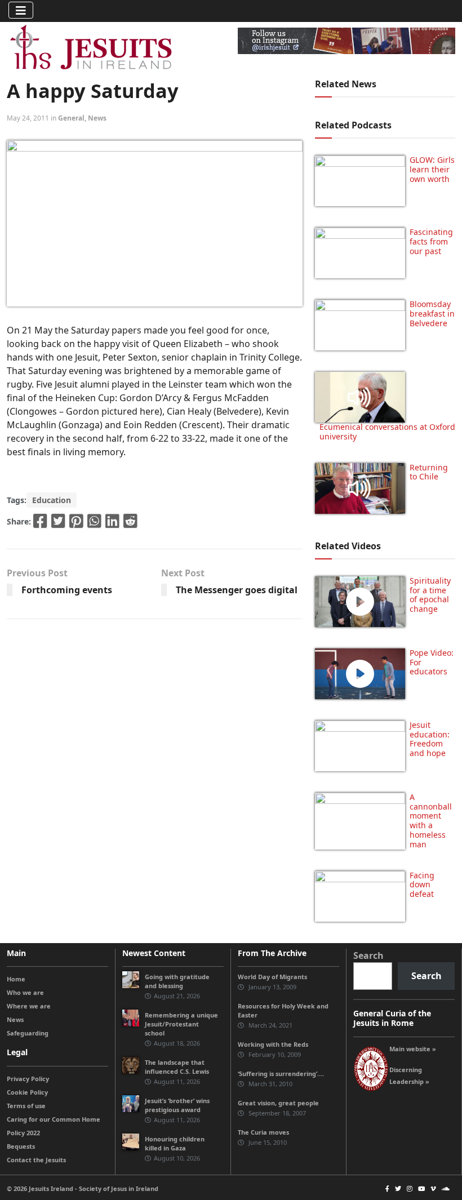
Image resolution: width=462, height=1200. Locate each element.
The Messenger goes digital (236, 590)
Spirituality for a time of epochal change (430, 594)
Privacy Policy (28, 1078)
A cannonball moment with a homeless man (431, 821)
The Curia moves (263, 1132)
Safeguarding (27, 1033)
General (71, 118)
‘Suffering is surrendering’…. (281, 1073)
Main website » (412, 1049)
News (97, 118)
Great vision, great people (278, 1103)
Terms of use (26, 1105)
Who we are (25, 992)
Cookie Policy (27, 1092)
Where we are (29, 1006)
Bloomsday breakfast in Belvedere (432, 313)
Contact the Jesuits (36, 1159)
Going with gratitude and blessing (177, 981)
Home (16, 979)
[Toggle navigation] (20, 10)
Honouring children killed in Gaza (175, 1143)
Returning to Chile (429, 472)
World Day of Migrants (272, 976)
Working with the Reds (273, 1044)
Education (51, 500)
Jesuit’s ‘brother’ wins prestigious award (177, 1105)
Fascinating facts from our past (431, 241)
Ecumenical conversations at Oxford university (387, 431)
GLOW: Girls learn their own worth (432, 169)
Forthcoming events (66, 590)
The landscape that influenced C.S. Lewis (177, 1066)
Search (368, 955)
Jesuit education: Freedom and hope (430, 738)
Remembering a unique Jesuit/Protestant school (181, 1024)
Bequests (21, 1146)
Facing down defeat (422, 885)
